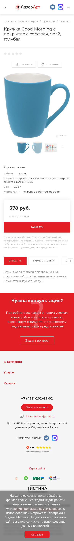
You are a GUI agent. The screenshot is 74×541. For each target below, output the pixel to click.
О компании (13, 361)
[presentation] (62, 147)
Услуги (9, 372)
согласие (32, 521)
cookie (22, 500)
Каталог (10, 383)
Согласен (37, 534)
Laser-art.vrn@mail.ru (40, 416)
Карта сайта (37, 468)
